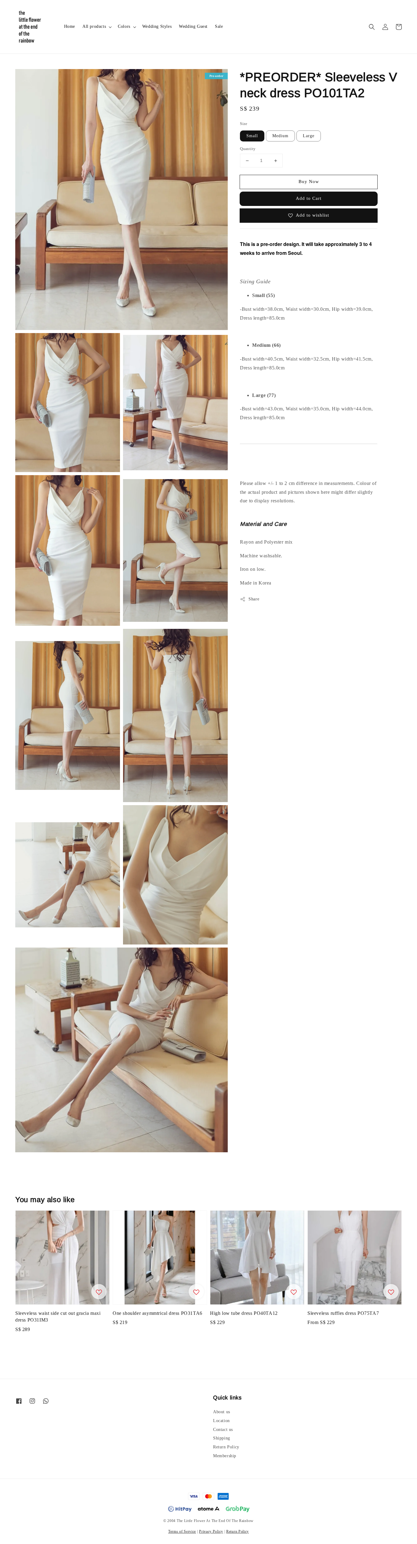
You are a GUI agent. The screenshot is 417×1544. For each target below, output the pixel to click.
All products (94, 26)
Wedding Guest (193, 26)
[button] (372, 27)
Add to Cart (308, 198)
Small (252, 136)
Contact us (223, 1429)
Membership (224, 1456)
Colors (124, 26)
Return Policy (226, 1447)
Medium (280, 136)
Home (69, 26)
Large (308, 136)
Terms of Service (182, 1531)
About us (221, 1412)
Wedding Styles (157, 26)
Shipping (221, 1438)
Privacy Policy (211, 1531)
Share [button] (253, 599)
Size (244, 123)
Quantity (248, 149)
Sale (219, 26)
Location (221, 1420)
